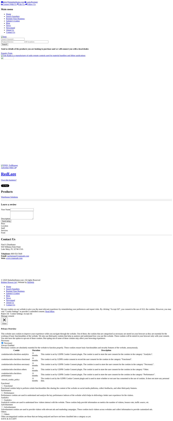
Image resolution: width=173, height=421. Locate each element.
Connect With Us (10, 4)
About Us (10, 30)
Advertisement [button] (7, 405)
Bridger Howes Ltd (9, 282)
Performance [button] (6, 390)
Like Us (21, 4)
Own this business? (8, 180)
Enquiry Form (6, 53)
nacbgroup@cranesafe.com (18, 256)
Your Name (5, 209)
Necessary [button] (5, 340)
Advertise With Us (8, 168)
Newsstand (10, 28)
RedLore (8, 174)
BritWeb (30, 282)
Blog (8, 23)
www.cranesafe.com (14, 258)
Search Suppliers (13, 16)
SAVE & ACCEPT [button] (9, 419)
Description (5, 219)
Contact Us (10, 32)
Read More (49, 311)
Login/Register (32, 2)
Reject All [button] (5, 314)
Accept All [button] (27, 314)
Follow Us (31, 4)
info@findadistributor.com (13, 2)
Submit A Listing (13, 21)
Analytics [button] (5, 397)
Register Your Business (15, 19)
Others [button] (3, 412)
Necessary (8, 343)
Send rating (6, 221)
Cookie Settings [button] (16, 314)
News (8, 25)
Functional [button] (5, 383)
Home (8, 14)
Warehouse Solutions (9, 197)
